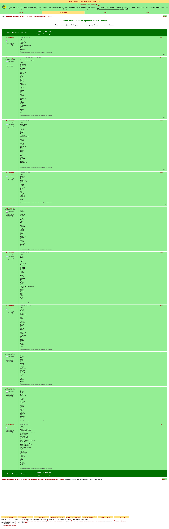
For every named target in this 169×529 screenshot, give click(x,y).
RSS (26, 522)
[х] (99, 1)
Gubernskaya (47, 34)
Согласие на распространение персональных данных (87, 521)
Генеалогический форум (9, 479)
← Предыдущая (15, 32)
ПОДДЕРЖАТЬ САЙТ (89, 517)
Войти (105, 12)
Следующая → (25, 32)
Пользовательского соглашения (36, 521)
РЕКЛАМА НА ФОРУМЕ (57, 517)
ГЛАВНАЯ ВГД (105, 517)
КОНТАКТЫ (41, 517)
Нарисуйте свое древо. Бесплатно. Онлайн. (83, 1)
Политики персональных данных (56, 521)
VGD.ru (21, 12)
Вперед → (49, 31)
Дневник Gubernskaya (40, 16)
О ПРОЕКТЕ (9, 517)
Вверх (161, 37)
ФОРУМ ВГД (121, 517)
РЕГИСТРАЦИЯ (63, 12)
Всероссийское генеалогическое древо (21, 524)
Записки (50, 16)
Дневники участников (12, 16)
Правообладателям (10, 525)
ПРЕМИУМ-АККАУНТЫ (73, 517)
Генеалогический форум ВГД (88, 5)
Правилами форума (120, 521)
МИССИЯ (25, 517)
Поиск (148, 12)
